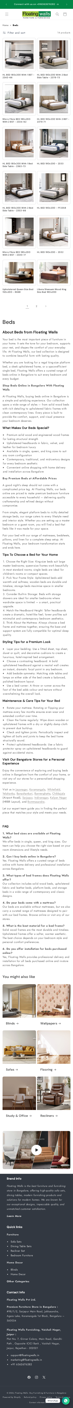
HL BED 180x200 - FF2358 (51, 208)
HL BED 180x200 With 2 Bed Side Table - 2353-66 (18, 209)
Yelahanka (9, 793)
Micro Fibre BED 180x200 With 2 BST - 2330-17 (17, 253)
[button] (7, 14)
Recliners (47, 1116)
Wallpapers (48, 1023)
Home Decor (19, 1274)
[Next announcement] (66, 4)
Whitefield (53, 789)
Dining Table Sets (21, 1246)
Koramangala (37, 789)
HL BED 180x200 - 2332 (50, 252)
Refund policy (30, 1397)
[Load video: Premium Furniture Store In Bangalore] (36, 1150)
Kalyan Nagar (58, 798)
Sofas (10, 1070)
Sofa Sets (16, 1242)
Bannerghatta (42, 793)
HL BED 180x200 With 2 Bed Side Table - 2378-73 (52, 76)
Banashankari (25, 793)
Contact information (38, 1402)
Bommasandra (36, 802)
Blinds (10, 1023)
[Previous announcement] (6, 4)
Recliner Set (18, 1251)
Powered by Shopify (12, 1397)
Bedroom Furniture (22, 1255)
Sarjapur (27, 798)
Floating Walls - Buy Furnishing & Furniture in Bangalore (40, 1393)
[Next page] (45, 306)
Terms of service (63, 1397)
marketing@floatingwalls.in (26, 1360)
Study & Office (17, 1116)
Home (5, 25)
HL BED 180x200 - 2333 (50, 163)
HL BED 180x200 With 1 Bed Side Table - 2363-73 (18, 165)
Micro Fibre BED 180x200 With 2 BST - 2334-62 (17, 120)
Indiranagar (41, 798)
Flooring (46, 1070)
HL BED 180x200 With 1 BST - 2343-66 (18, 76)
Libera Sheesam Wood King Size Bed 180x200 (51, 290)
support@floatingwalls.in (25, 1355)
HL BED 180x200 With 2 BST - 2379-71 (53, 120)
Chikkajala (58, 793)
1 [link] (27, 306)
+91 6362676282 (21, 1364)
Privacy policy (46, 1397)
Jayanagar (21, 789)
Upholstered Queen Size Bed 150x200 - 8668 (18, 290)
